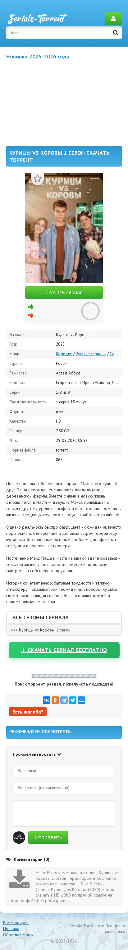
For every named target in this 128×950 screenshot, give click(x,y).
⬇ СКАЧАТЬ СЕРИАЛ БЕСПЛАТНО (64, 650)
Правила (11, 928)
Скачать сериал (64, 292)
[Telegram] (64, 700)
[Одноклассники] (55, 700)
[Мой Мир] (81, 700)
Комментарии (16, 922)
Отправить (48, 837)
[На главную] (37, 18)
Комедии (64, 353)
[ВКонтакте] (46, 700)
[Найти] (115, 32)
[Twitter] (72, 700)
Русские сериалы (91, 353)
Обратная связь (18, 935)
